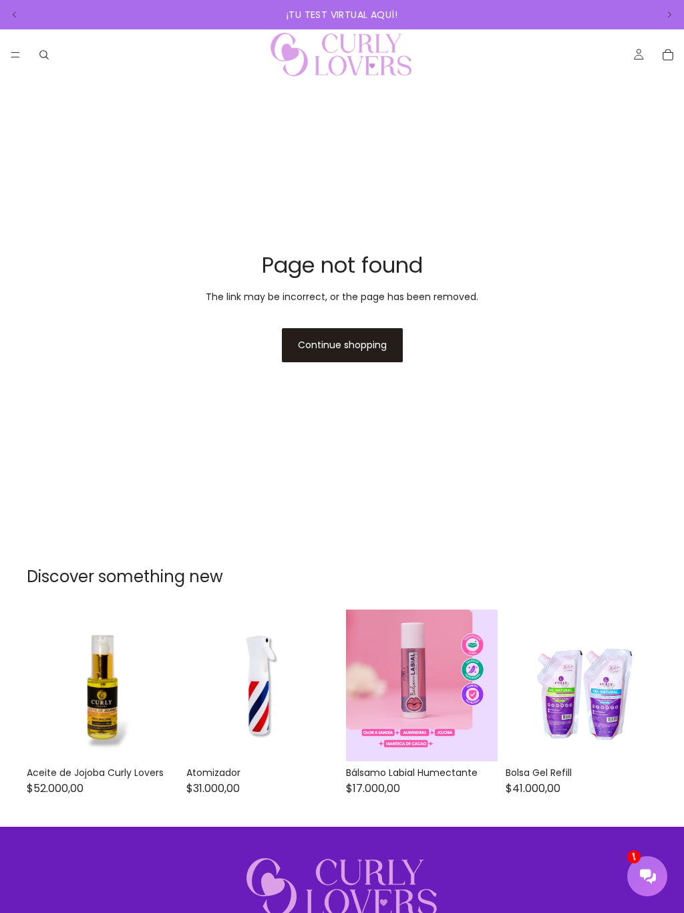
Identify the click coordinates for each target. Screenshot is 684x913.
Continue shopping (342, 345)
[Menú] (15, 54)
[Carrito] (668, 55)
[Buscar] (44, 55)
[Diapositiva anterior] (14, 14)
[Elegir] (637, 741)
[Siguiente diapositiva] (669, 14)
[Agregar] (158, 741)
